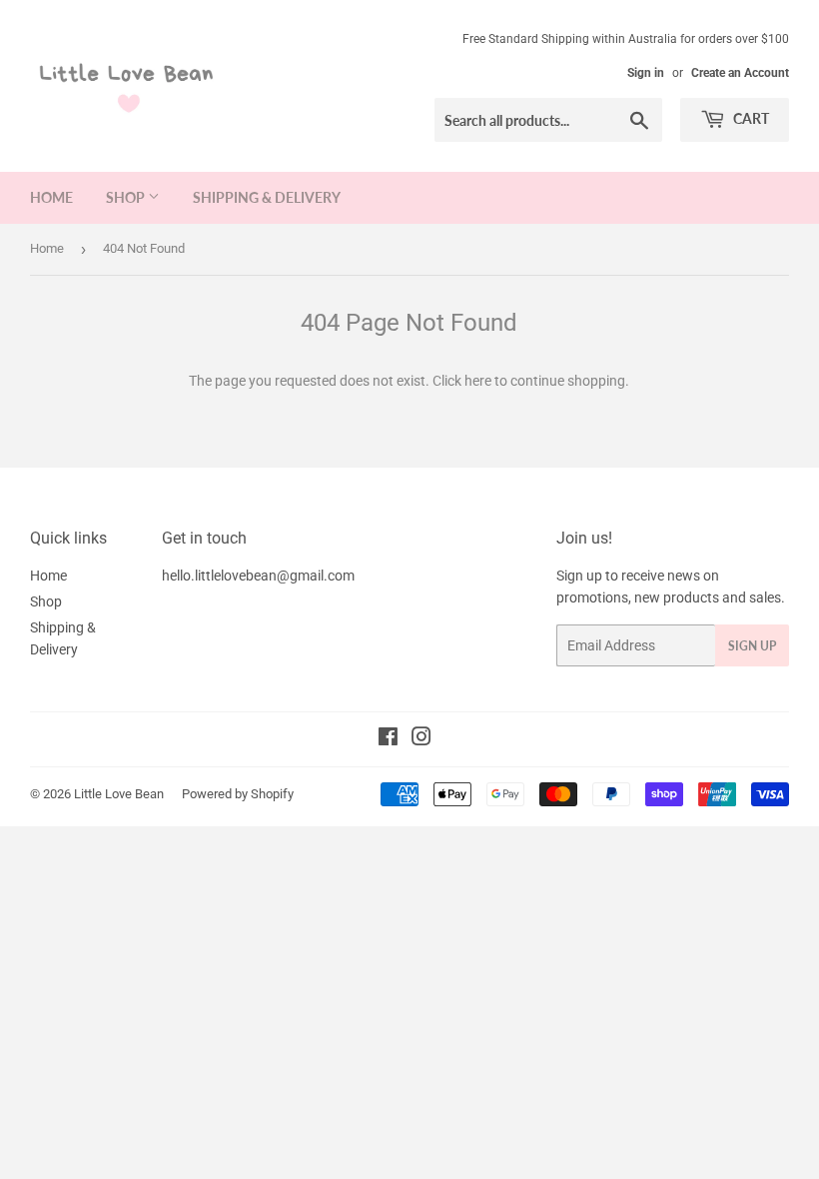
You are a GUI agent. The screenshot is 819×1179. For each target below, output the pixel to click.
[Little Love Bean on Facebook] (388, 739)
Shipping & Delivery (267, 197)
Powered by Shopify (238, 793)
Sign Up (752, 645)
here (477, 381)
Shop (127, 197)
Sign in (645, 73)
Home (51, 197)
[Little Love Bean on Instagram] (421, 739)
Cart (749, 118)
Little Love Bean (119, 793)
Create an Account (740, 73)
